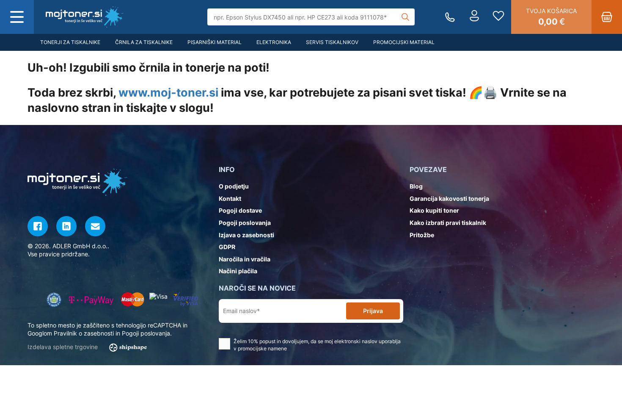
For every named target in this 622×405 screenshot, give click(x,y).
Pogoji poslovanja (245, 222)
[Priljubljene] (498, 17)
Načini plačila (238, 271)
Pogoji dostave (240, 210)
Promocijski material (404, 42)
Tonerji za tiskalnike (70, 42)
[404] (85, 17)
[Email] (95, 226)
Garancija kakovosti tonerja (449, 198)
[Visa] (158, 296)
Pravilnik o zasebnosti (84, 333)
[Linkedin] (66, 226)
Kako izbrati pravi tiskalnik (448, 222)
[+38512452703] (450, 17)
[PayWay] (91, 299)
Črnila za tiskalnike (144, 42)
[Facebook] (38, 226)
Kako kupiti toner (434, 210)
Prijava (373, 310)
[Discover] (185, 299)
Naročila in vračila (244, 259)
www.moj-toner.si (168, 93)
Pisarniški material (214, 42)
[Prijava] (474, 17)
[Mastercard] (132, 299)
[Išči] (405, 17)
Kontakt (230, 198)
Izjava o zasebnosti (246, 235)
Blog (416, 186)
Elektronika (273, 42)
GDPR (227, 246)
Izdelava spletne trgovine (63, 346)
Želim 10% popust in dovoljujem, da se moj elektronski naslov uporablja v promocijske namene (317, 345)
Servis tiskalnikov (332, 42)
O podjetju (234, 186)
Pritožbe (422, 235)
